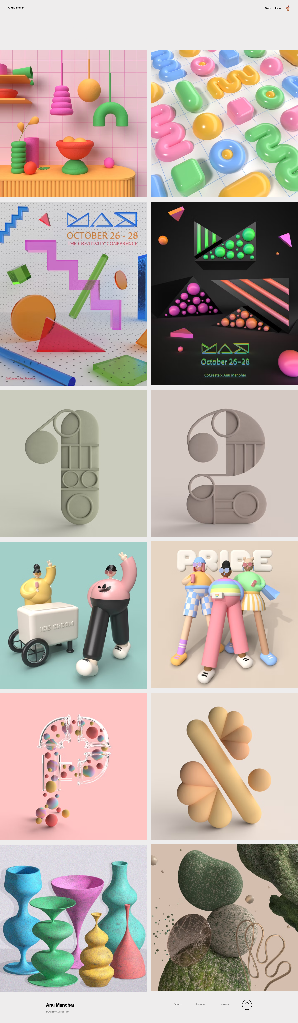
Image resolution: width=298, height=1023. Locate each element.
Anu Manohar (16, 7)
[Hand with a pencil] (288, 8)
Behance (178, 1004)
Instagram (200, 1004)
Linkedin (225, 1004)
